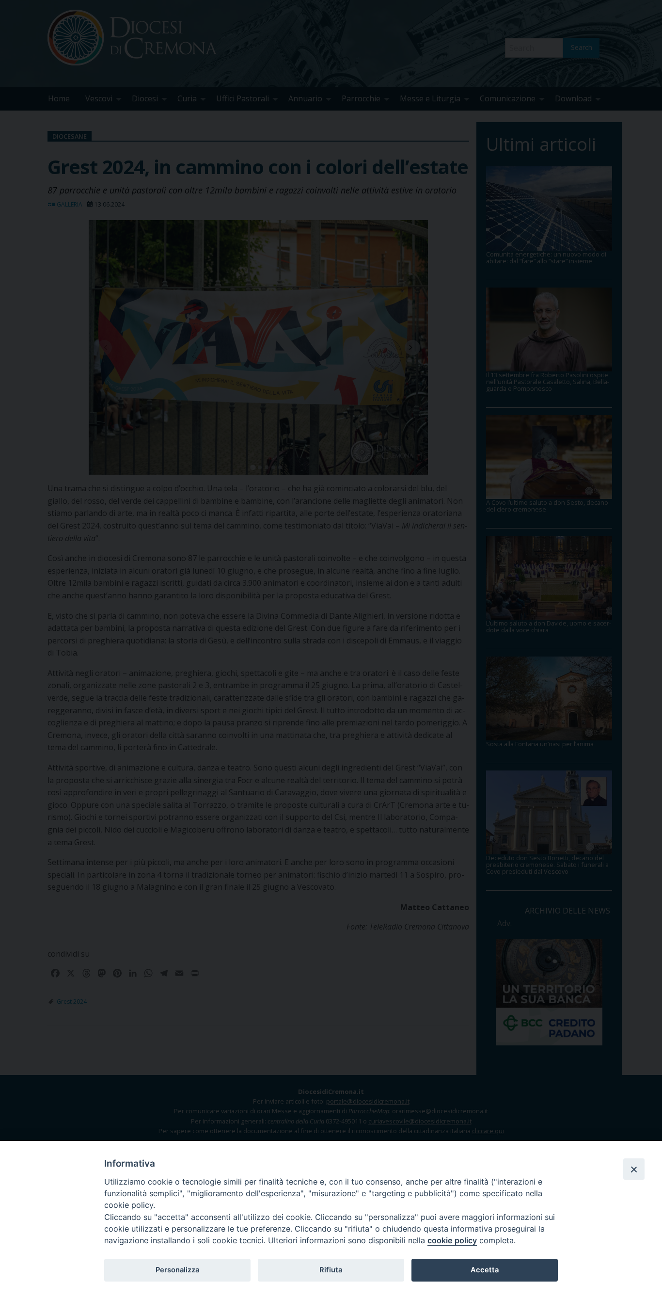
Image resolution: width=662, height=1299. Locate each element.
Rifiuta (330, 1270)
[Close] (634, 1169)
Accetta (485, 1270)
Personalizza (177, 1270)
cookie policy (452, 1240)
